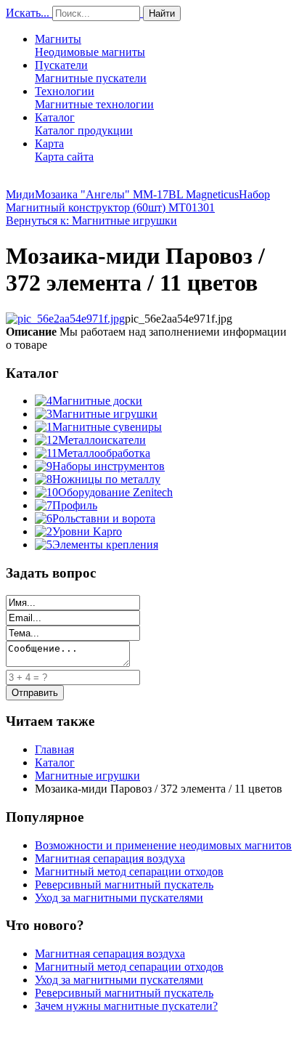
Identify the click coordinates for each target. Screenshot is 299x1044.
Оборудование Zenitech (115, 492)
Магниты (90, 45)
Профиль (74, 505)
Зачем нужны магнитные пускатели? (126, 1006)
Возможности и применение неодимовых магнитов (163, 845)
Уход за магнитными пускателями (119, 897)
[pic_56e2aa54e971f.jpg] (65, 318)
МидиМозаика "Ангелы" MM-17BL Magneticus (122, 194)
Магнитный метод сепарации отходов (129, 871)
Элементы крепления (105, 544)
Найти (162, 13)
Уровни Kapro (87, 531)
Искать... (27, 13)
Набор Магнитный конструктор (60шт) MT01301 (138, 201)
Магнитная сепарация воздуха (110, 858)
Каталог (84, 124)
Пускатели (91, 71)
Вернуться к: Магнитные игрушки (91, 220)
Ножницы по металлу (106, 479)
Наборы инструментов (108, 466)
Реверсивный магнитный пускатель (124, 884)
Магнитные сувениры (107, 427)
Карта (64, 150)
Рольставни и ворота (103, 518)
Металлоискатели (102, 440)
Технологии (94, 97)
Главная (54, 749)
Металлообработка (103, 453)
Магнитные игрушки (104, 414)
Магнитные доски (97, 400)
